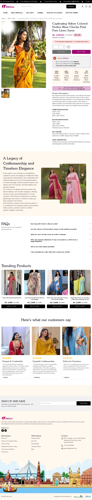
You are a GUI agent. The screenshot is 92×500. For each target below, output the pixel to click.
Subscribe (83, 403)
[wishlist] (86, 6)
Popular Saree (35, 438)
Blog (32, 449)
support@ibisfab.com (70, 448)
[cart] (90, 6)
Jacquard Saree (36, 446)
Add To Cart (12, 306)
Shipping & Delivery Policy (9, 446)
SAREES (40, 13)
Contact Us (4, 452)
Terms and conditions (7, 449)
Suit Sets (34, 441)
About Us (4, 438)
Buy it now (81, 52)
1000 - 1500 (11, 18)
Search (71, 6)
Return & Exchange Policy (9, 441)
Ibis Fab (9, 496)
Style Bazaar (35, 443)
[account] (82, 6)
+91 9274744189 (69, 445)
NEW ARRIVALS (17, 13)
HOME (5, 13)
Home (3, 18)
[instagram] (5, 430)
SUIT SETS (30, 13)
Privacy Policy (5, 443)
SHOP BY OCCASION (54, 13)
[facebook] (2, 430)
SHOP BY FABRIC (72, 13)
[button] (68, 47)
